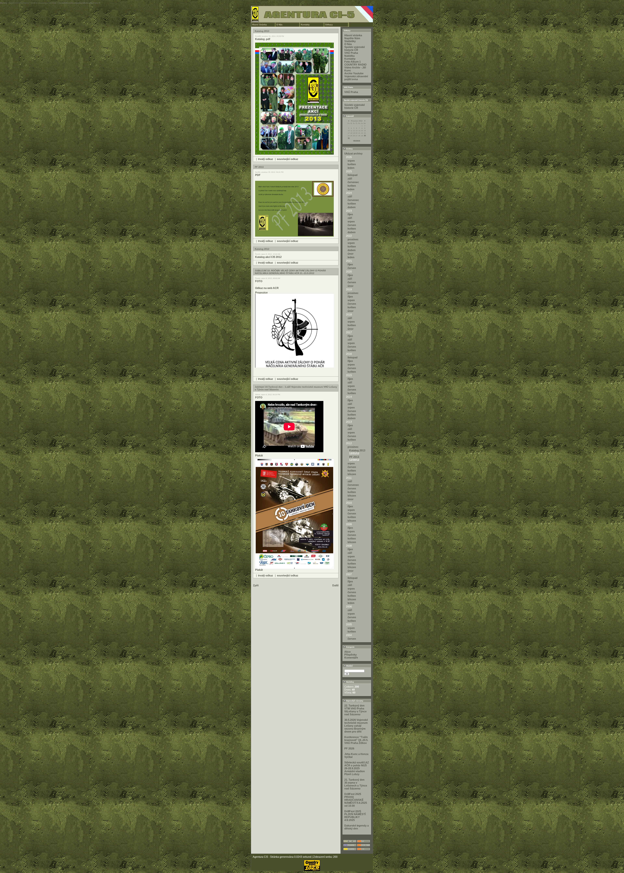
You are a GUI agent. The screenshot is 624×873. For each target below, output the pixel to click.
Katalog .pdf (262, 39)
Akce (347, 651)
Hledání (349, 666)
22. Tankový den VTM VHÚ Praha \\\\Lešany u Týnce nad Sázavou (355, 710)
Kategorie (350, 647)
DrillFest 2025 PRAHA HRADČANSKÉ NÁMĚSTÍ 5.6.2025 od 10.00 (355, 800)
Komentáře (351, 657)
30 (365, 136)
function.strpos (22, 3)
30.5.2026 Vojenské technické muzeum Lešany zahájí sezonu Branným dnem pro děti (356, 726)
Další (335, 585)
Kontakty (305, 24)
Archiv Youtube (354, 73)
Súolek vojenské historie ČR (354, 106)
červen (352, 225)
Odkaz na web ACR (267, 288)
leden (351, 168)
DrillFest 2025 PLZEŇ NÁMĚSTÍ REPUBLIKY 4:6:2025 (355, 815)
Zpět (256, 585)
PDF (257, 175)
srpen (351, 160)
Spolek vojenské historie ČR (354, 48)
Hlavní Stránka (259, 24)
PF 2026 (349, 748)
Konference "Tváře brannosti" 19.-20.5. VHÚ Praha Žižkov (356, 740)
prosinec (353, 239)
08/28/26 (356, 141)
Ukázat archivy (353, 153)
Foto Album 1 (352, 61)
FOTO (258, 281)
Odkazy (329, 24)
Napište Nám (352, 38)
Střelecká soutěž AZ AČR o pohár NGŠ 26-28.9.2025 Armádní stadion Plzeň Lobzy (356, 768)
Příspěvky (350, 654)
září (350, 178)
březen (352, 474)
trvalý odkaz (265, 159)
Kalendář (350, 116)
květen (352, 164)
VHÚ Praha (351, 53)
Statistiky (350, 41)
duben (352, 207)
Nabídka (349, 55)
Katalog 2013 (357, 450)
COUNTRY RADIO (355, 64)
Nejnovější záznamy (354, 701)
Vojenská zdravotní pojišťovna (356, 78)
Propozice (261, 292)
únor (350, 253)
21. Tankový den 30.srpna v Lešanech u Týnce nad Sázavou (355, 784)
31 (349, 138)
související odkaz (287, 159)
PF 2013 (354, 457)
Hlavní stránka (353, 35)
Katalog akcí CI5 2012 (268, 257)
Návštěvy (350, 682)
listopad (353, 175)
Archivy (349, 149)
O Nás (279, 24)
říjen (350, 214)
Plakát (259, 455)
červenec (353, 182)
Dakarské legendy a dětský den (356, 827)
